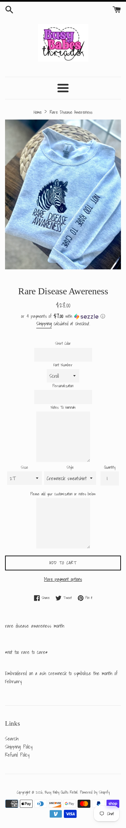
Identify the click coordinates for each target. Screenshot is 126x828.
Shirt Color (63, 343)
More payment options (63, 579)
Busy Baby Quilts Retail (61, 792)
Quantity (109, 467)
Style (70, 467)
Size (24, 467)
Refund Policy (17, 755)
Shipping (44, 323)
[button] (63, 316)
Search (11, 738)
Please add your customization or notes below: (63, 494)
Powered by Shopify (95, 792)
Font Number (63, 365)
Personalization (63, 386)
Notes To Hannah (63, 407)
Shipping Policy (18, 746)
